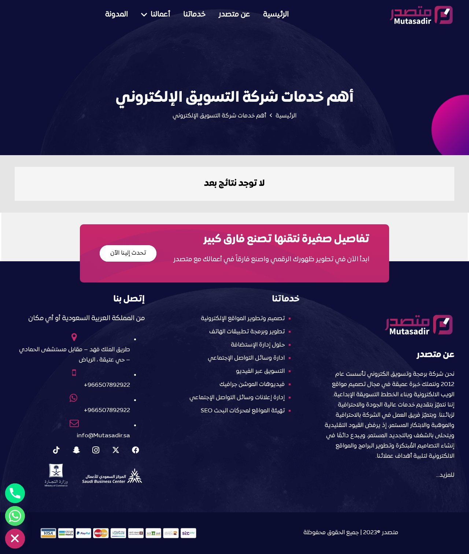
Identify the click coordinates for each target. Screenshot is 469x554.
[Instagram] (96, 450)
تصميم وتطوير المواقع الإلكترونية (243, 318)
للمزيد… (445, 475)
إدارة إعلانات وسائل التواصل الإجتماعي (237, 397)
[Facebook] (135, 450)
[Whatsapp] (15, 516)
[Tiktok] (56, 450)
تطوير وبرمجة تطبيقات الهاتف (247, 332)
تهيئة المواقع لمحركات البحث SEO (243, 411)
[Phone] (15, 493)
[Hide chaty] (15, 539)
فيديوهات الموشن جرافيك (252, 384)
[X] (116, 450)
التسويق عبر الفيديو (260, 371)
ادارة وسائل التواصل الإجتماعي (246, 358)
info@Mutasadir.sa (103, 435)
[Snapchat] (76, 450)
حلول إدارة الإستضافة (258, 345)
